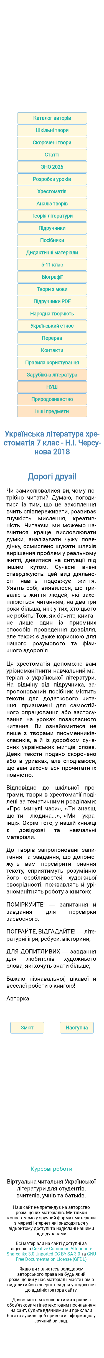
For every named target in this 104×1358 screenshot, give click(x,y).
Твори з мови (52, 289)
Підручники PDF (52, 301)
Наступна (77, 1027)
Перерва (52, 338)
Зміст (27, 1027)
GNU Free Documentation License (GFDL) (56, 1256)
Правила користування (52, 362)
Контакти (52, 350)
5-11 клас (52, 265)
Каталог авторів (52, 118)
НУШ (52, 387)
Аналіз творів (52, 203)
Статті (52, 155)
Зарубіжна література (52, 375)
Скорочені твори (52, 142)
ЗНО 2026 (52, 167)
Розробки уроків (52, 179)
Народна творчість (52, 313)
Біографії (52, 277)
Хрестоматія (52, 191)
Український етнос (52, 326)
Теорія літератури (52, 216)
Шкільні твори (52, 130)
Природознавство (52, 399)
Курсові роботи (51, 1168)
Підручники (52, 228)
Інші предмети (52, 411)
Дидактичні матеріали (52, 252)
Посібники (52, 240)
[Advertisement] (52, 54)
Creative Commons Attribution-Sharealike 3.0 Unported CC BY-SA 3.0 (49, 1251)
